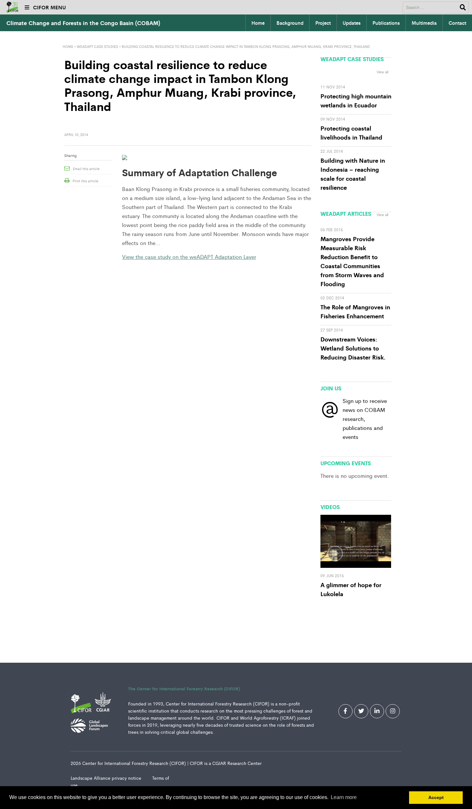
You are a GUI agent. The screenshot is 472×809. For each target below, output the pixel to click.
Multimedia (424, 22)
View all (382, 72)
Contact (457, 22)
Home (258, 22)
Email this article (86, 168)
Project (323, 22)
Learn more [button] (344, 797)
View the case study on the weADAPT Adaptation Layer (189, 256)
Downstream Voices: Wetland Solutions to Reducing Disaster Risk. (353, 348)
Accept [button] (436, 797)
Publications (386, 22)
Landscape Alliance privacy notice (107, 778)
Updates (352, 22)
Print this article (85, 180)
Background (289, 22)
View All (382, 460)
